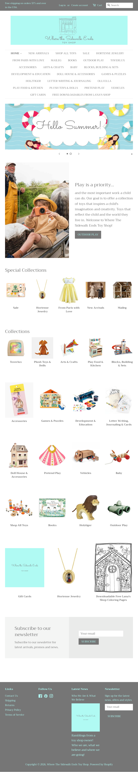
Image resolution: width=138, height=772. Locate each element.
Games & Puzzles (113, 74)
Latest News (80, 689)
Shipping (10, 700)
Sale (86, 53)
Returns (9, 705)
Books (72, 60)
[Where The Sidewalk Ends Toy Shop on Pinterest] (46, 697)
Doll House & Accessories (76, 74)
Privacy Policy (13, 710)
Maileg (56, 60)
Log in (62, 5)
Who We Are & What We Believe (84, 698)
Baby (74, 67)
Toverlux (117, 60)
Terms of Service (14, 715)
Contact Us (11, 696)
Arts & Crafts (53, 67)
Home (15, 53)
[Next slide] (78, 153)
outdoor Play (88, 234)
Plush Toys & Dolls (63, 88)
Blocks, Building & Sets (101, 67)
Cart (99, 5)
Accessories (28, 67)
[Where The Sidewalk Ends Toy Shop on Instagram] (51, 697)
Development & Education (30, 74)
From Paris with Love (28, 60)
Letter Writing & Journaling (69, 81)
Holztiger (33, 81)
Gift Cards (38, 94)
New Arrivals (38, 53)
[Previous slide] (59, 153)
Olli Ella (104, 81)
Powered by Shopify (101, 764)
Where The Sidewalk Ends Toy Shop (68, 764)
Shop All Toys (66, 53)
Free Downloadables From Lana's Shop (81, 94)
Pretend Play (94, 88)
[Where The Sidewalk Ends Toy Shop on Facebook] (40, 697)
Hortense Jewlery (110, 53)
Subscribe (88, 641)
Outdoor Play (93, 60)
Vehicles (117, 88)
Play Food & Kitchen (28, 88)
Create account (79, 5)
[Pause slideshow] (131, 153)
